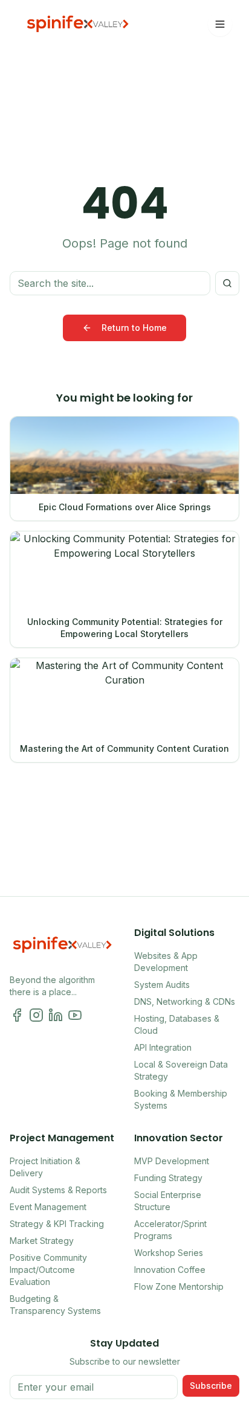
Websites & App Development (166, 961)
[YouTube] (75, 1015)
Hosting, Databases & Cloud (176, 1024)
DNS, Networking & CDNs (184, 1001)
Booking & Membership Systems (180, 1099)
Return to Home (134, 327)
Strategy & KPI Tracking (57, 1224)
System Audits (162, 984)
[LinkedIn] (55, 1015)
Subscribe (211, 1385)
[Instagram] (36, 1015)
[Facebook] (17, 1015)
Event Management (48, 1207)
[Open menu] (220, 24)
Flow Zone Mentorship (179, 1286)
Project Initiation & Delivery (45, 1167)
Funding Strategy (168, 1178)
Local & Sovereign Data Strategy (181, 1070)
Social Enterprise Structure (167, 1201)
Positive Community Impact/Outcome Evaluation (48, 1269)
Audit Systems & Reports (58, 1190)
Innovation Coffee (169, 1269)
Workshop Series (168, 1253)
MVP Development (171, 1161)
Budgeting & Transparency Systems (55, 1304)
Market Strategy (42, 1240)
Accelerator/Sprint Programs (170, 1230)
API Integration (163, 1047)
